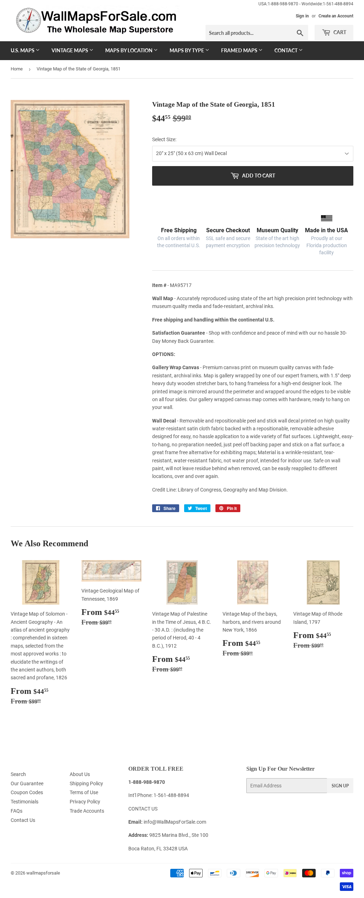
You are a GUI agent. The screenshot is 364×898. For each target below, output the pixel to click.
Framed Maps (239, 50)
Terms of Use (84, 792)
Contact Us (23, 820)
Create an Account (335, 16)
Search (18, 774)
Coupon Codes (27, 792)
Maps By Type (187, 50)
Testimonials (24, 801)
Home (17, 68)
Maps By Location (129, 50)
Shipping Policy (86, 783)
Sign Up (340, 785)
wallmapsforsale (43, 873)
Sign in (302, 16)
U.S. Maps (23, 50)
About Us (80, 774)
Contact (286, 50)
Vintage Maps (70, 50)
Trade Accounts (87, 811)
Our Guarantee (27, 783)
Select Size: (164, 139)
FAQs (16, 811)
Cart (339, 32)
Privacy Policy (85, 801)
